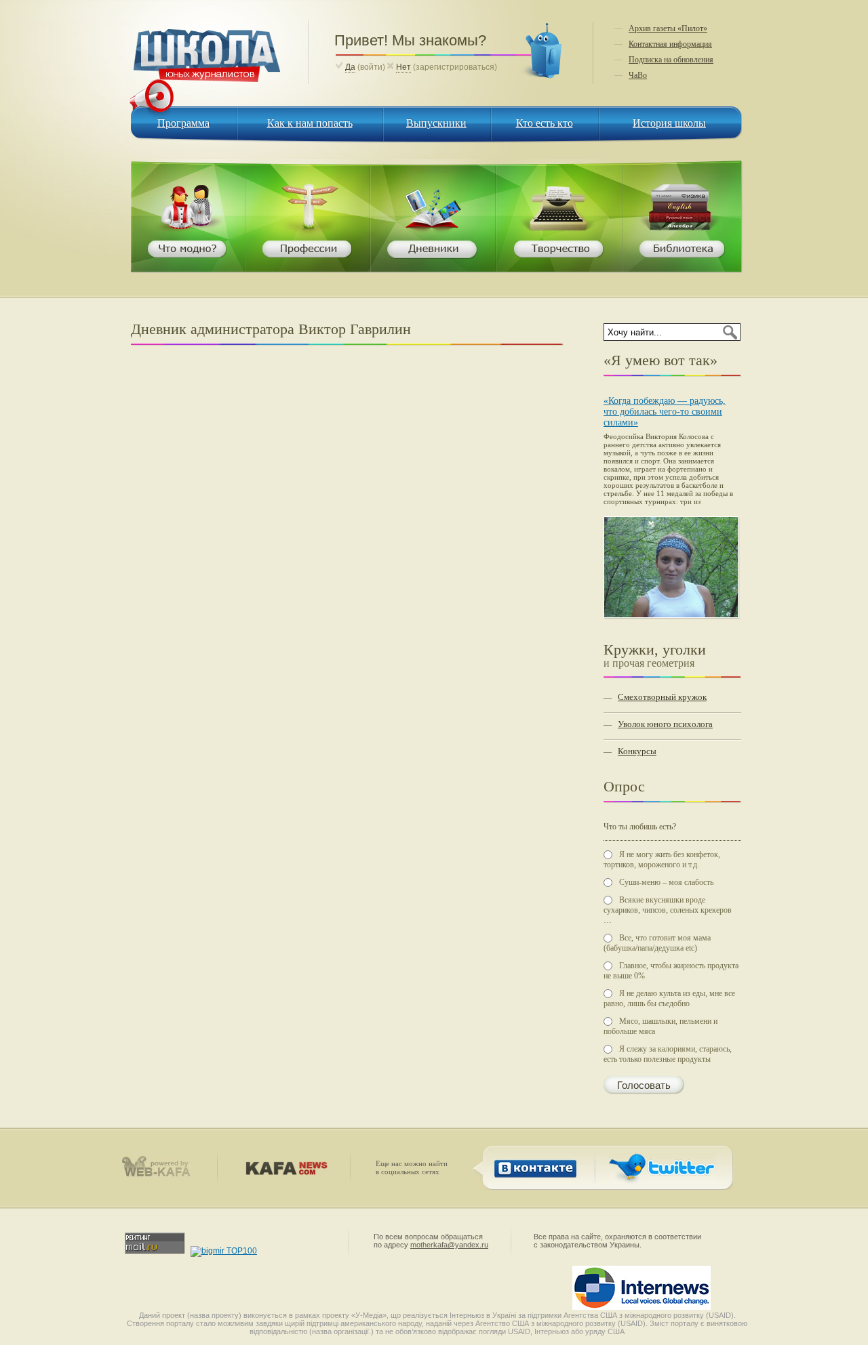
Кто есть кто (544, 123)
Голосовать (644, 1085)
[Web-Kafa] (162, 1174)
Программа (183, 123)
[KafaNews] (284, 1172)
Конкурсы (637, 751)
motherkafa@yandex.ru (449, 1245)
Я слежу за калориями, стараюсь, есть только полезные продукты (668, 1054)
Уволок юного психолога (665, 724)
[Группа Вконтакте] (532, 1181)
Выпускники (436, 123)
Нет (403, 67)
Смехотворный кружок (662, 697)
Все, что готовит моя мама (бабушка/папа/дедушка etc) (657, 943)
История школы (669, 123)
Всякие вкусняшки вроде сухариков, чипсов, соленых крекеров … (668, 910)
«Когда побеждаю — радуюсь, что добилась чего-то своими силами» (665, 412)
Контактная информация (670, 44)
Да (350, 67)
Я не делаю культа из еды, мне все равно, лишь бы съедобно (669, 998)
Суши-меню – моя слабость (666, 882)
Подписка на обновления (671, 59)
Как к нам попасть (310, 123)
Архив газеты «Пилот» (668, 28)
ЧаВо (638, 75)
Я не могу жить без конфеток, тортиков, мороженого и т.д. (662, 859)
